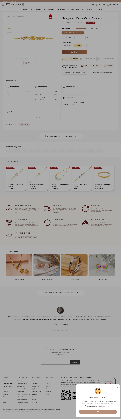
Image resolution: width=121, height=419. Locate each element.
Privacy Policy (105, 406)
